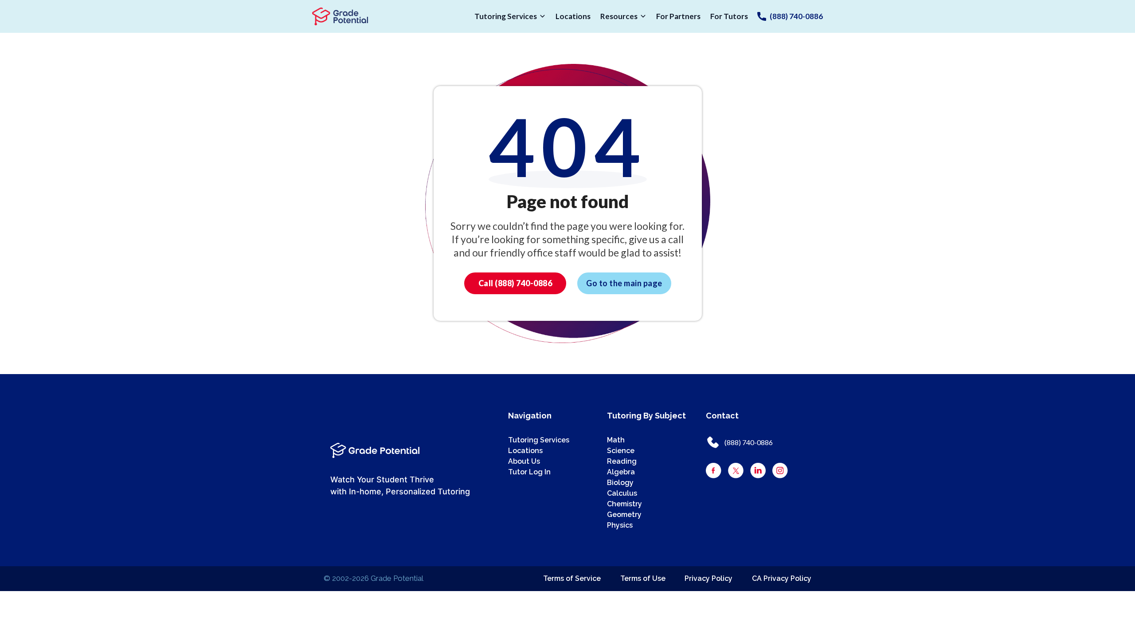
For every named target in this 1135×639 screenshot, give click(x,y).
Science (620, 450)
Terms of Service (572, 578)
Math (616, 440)
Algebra (621, 472)
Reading (622, 461)
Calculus (622, 493)
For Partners (678, 16)
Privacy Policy (708, 578)
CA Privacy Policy (781, 578)
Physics (620, 525)
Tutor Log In (529, 472)
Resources (619, 16)
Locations (573, 16)
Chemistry (624, 504)
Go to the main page (624, 283)
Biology (620, 482)
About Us (524, 461)
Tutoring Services (505, 16)
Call (515, 283)
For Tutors (729, 16)
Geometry (624, 514)
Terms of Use (642, 578)
